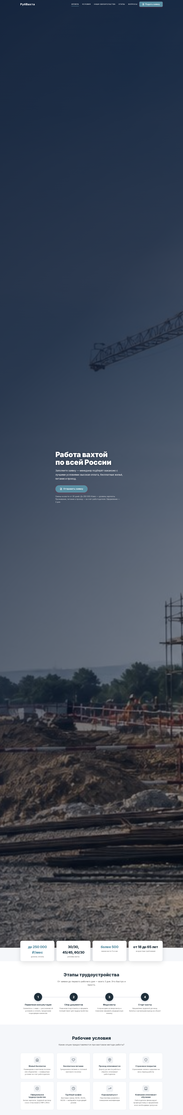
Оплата (75, 4)
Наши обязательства (104, 4)
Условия (86, 4)
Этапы (122, 4)
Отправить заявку (73, 489)
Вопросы (132, 4)
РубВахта (27, 4)
